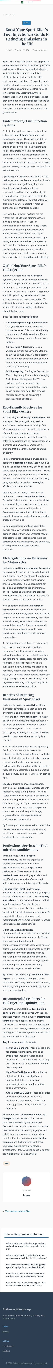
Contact (6, 1351)
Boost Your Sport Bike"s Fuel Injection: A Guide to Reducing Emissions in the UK (25, 1275)
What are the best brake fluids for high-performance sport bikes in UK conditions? (26, 1257)
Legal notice (8, 1346)
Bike (13, 15)
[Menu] (30, 2)
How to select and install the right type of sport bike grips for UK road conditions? (25, 1266)
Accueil (6, 15)
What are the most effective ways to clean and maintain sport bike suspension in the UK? (26, 1246)
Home (5, 1331)
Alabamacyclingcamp (17, 1309)
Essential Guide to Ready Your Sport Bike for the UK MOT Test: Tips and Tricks (25, 1284)
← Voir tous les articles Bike (16, 1211)
